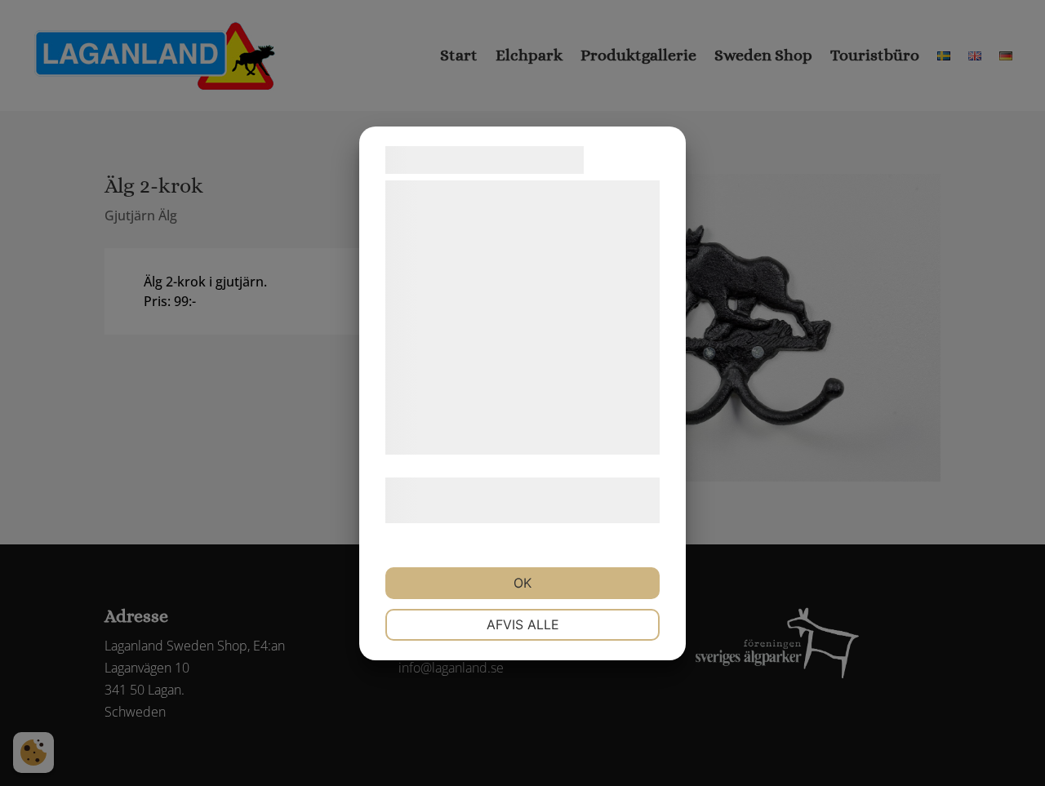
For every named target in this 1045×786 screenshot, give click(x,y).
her (557, 512)
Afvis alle (523, 624)
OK (522, 583)
